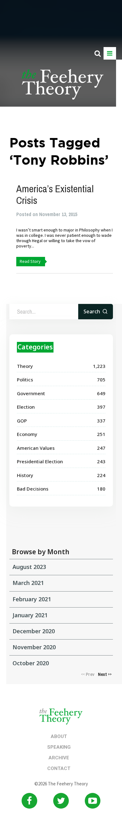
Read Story (30, 261)
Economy (27, 434)
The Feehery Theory (63, 88)
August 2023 (29, 567)
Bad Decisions (32, 489)
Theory (25, 366)
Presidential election (40, 461)
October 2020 (31, 663)
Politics (25, 379)
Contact (58, 768)
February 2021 (32, 599)
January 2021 (30, 615)
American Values (36, 448)
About (59, 736)
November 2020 (34, 647)
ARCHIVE (58, 758)
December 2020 (34, 631)
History (25, 475)
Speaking (59, 747)
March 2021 (28, 583)
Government (31, 393)
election (26, 407)
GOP (22, 420)
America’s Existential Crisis (55, 194)
